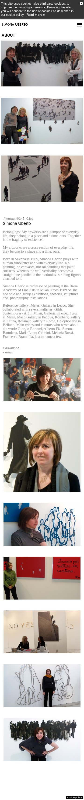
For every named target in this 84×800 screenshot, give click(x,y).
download (12, 348)
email (9, 352)
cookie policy (74, 797)
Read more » (36, 14)
